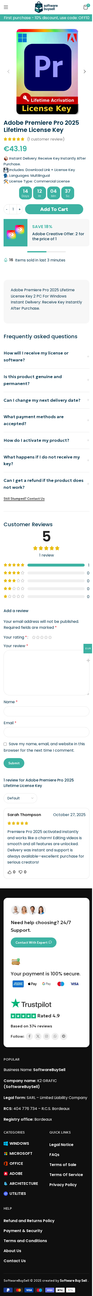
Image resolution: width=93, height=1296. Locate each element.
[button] (6, 71)
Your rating (15, 637)
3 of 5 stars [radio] (42, 637)
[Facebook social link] (27, 1036)
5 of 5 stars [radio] (50, 637)
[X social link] (36, 1036)
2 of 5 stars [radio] (38, 637)
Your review (16, 646)
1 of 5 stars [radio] (34, 637)
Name (11, 702)
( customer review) (44, 139)
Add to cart (52, 209)
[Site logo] (45, 7)
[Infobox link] (45, 232)
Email (10, 723)
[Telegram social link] (62, 1036)
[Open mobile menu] (6, 7)
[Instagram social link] (44, 1036)
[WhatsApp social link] (53, 1036)
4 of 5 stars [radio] (46, 637)
